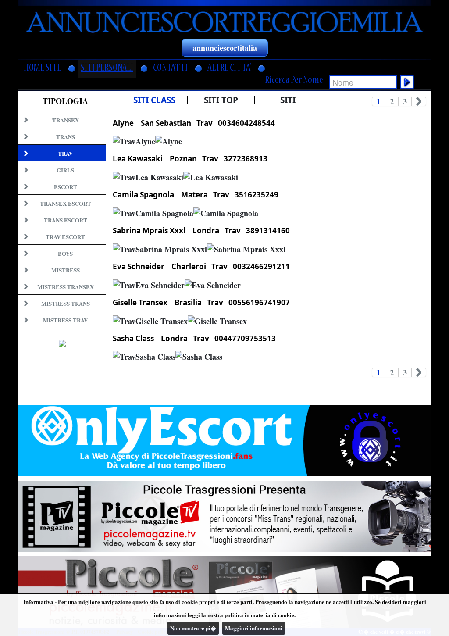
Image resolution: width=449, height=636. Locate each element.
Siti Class (154, 100)
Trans (65, 136)
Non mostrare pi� (193, 628)
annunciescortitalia (224, 48)
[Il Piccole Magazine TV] (224, 516)
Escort (65, 186)
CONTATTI (170, 68)
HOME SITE (42, 68)
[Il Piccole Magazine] (224, 592)
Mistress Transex (65, 286)
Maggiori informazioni (253, 628)
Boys (65, 253)
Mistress (65, 270)
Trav (65, 153)
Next (419, 101)
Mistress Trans (65, 303)
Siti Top (221, 100)
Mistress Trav (65, 320)
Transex (65, 120)
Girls (65, 170)
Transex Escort (65, 203)
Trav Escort (65, 236)
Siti (288, 100)
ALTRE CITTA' (229, 68)
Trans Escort (65, 220)
